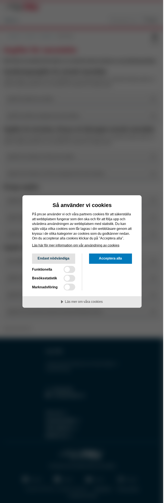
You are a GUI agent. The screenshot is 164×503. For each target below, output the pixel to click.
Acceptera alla (110, 258)
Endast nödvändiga (53, 258)
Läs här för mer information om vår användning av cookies (75, 245)
